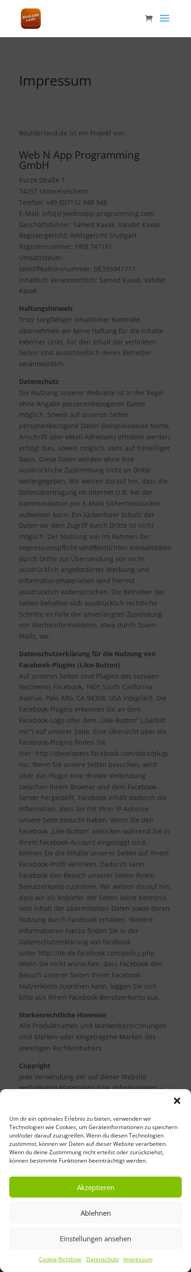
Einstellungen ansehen (95, 1238)
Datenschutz (102, 1259)
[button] (177, 1100)
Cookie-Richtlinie (60, 1259)
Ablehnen (96, 1213)
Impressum (138, 1259)
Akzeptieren (96, 1187)
